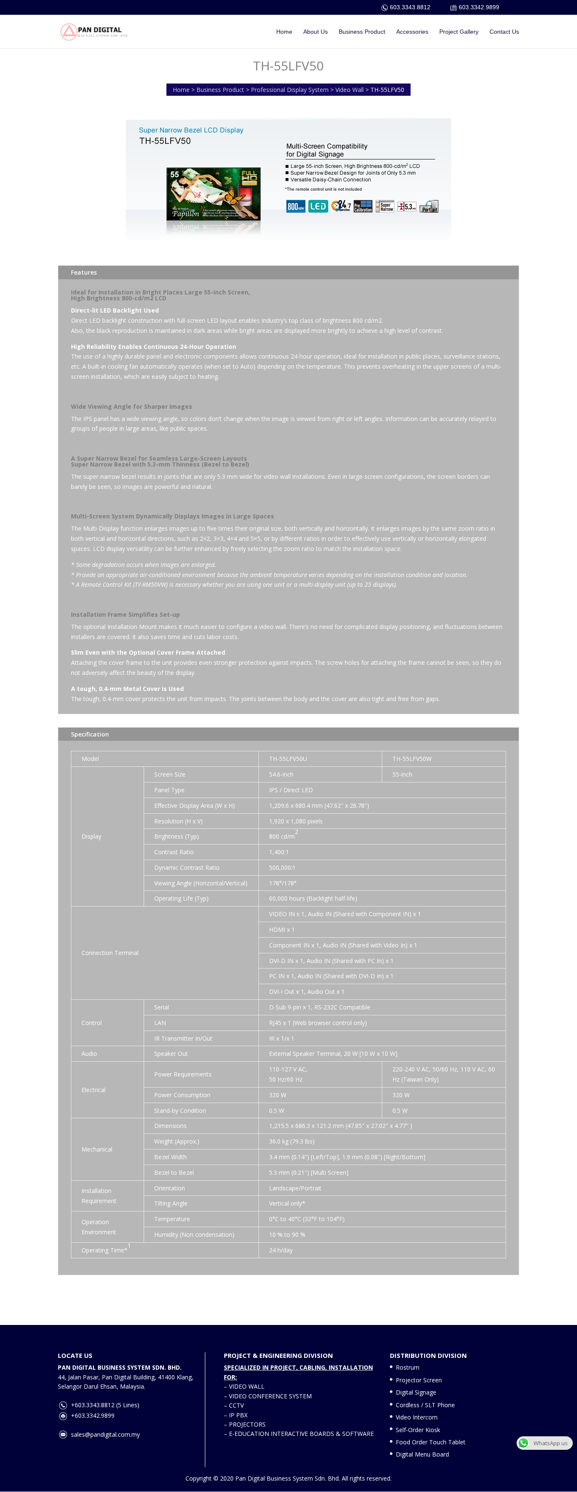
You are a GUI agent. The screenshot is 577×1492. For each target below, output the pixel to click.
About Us (315, 32)
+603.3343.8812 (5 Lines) (105, 1405)
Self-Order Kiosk (418, 1430)
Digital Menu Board (422, 1454)
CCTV (236, 1405)
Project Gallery (459, 32)
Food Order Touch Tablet (430, 1442)
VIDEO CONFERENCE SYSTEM (270, 1396)
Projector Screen (419, 1380)
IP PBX (238, 1415)
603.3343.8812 (410, 7)
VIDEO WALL (246, 1386)
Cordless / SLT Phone (425, 1405)
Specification (90, 734)
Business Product (362, 32)
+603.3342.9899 (92, 1415)
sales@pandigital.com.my (105, 1434)
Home (284, 32)
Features (84, 272)
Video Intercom (417, 1417)
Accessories (412, 32)
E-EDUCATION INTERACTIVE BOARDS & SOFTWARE (301, 1434)
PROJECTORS (247, 1424)
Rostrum (407, 1367)
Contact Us (504, 32)
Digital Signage (416, 1392)
